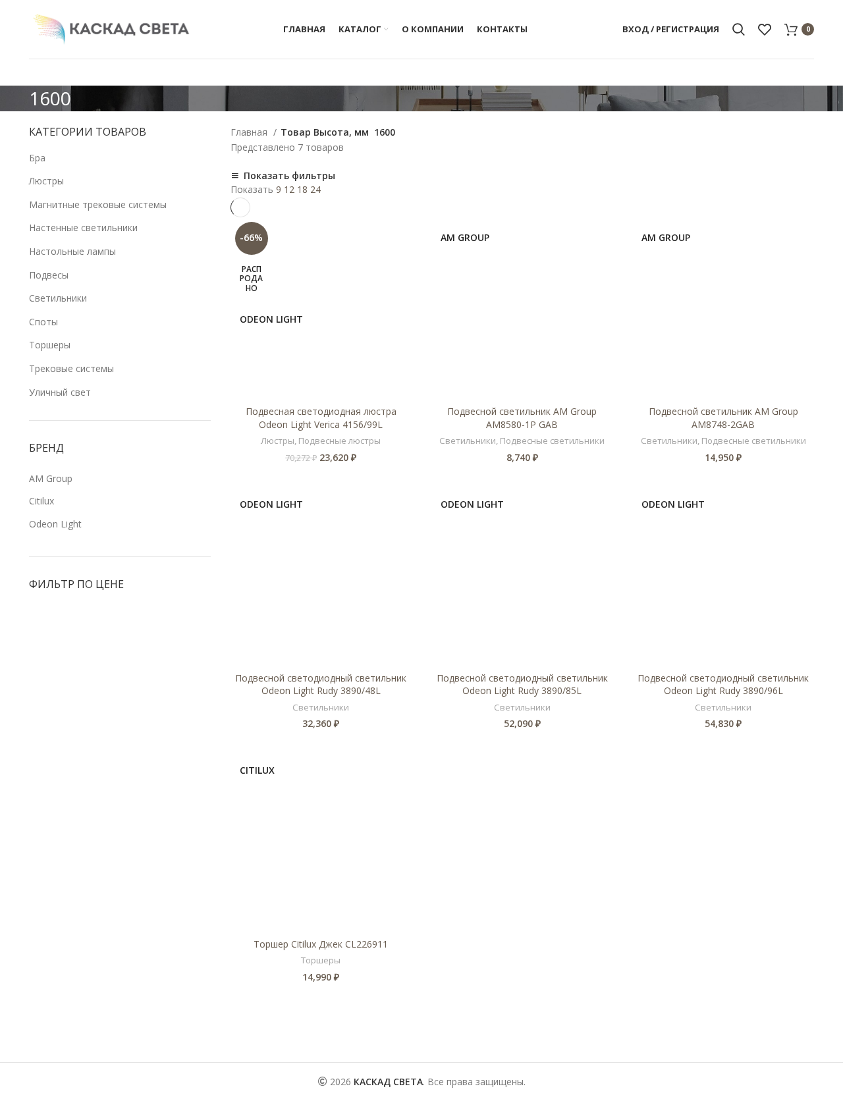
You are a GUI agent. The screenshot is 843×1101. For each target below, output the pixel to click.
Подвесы (48, 275)
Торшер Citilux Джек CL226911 (321, 944)
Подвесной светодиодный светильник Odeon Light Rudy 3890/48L (320, 684)
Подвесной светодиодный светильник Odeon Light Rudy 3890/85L (522, 684)
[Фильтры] (16, 1084)
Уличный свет (60, 392)
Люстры (46, 181)
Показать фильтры (289, 175)
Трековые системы (71, 368)
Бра (37, 157)
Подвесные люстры (339, 440)
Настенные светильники (83, 227)
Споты (43, 321)
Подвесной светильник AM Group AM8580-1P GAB (522, 418)
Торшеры (49, 344)
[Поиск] (738, 29)
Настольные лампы (72, 251)
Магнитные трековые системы (98, 204)
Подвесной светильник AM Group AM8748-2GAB (723, 418)
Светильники (58, 298)
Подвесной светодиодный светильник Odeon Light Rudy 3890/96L (723, 684)
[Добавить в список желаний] (401, 268)
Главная (250, 132)
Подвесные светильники (552, 440)
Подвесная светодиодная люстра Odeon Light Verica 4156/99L (321, 418)
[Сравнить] (401, 239)
